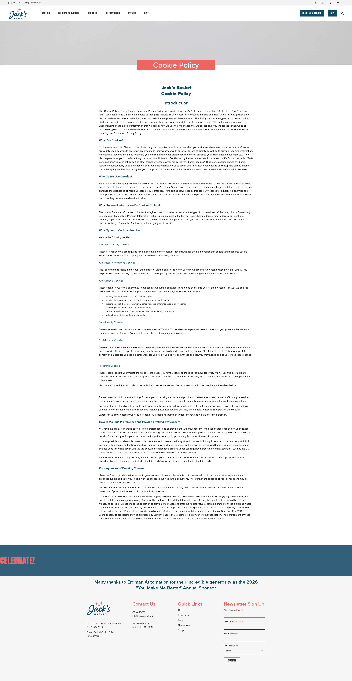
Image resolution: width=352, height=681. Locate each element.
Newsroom (184, 625)
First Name (233, 610)
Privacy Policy (93, 632)
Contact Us (143, 603)
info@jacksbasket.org (33, 3)
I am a (231, 645)
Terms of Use (93, 635)
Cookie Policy (108, 632)
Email (230, 633)
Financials (183, 615)
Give (180, 610)
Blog (180, 620)
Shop (181, 630)
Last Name (233, 621)
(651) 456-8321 (14, 3)
